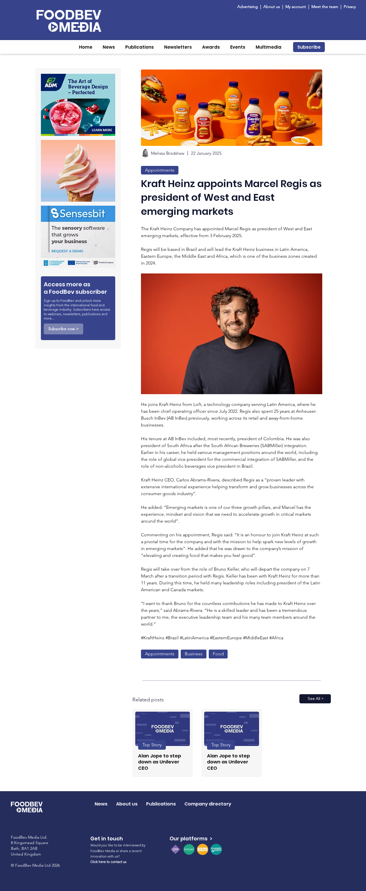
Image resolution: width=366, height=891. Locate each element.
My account (295, 6)
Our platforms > (191, 838)
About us (271, 6)
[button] (109, 47)
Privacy (350, 6)
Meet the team (325, 6)
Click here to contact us (108, 862)
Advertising (248, 6)
